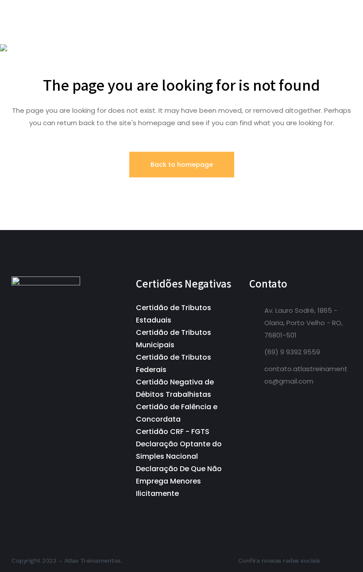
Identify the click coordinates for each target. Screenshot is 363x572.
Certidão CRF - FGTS (172, 431)
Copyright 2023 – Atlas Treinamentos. (66, 560)
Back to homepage (182, 164)
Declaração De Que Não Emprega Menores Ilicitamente (179, 481)
